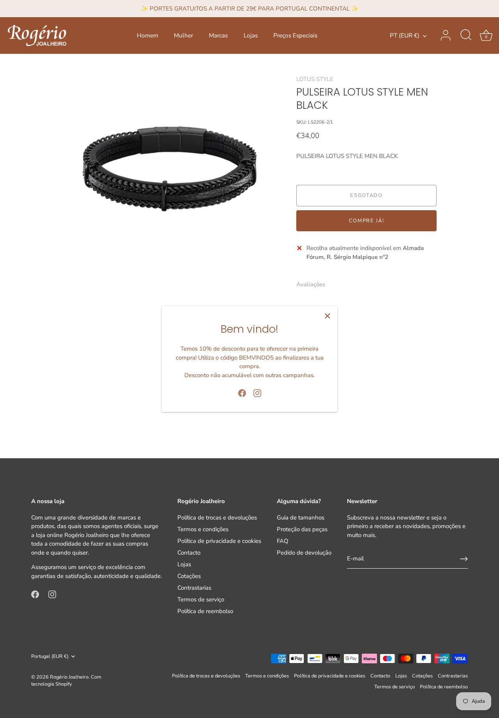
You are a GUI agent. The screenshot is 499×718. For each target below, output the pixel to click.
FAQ (282, 541)
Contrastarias (194, 588)
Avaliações (310, 284)
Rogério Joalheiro (69, 677)
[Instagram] (257, 393)
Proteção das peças (302, 529)
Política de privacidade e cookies (219, 541)
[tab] (314, 284)
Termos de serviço (200, 599)
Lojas (251, 35)
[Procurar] (465, 35)
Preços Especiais (295, 35)
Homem (147, 35)
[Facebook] (242, 393)
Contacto (188, 553)
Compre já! (366, 220)
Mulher (183, 35)
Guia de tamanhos (300, 517)
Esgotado (366, 195)
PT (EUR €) (404, 35)
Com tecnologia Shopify (66, 681)
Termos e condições (202, 529)
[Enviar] (464, 559)
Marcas (218, 35)
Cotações (189, 576)
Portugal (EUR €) (50, 657)
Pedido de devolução (304, 553)
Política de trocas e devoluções (217, 517)
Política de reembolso (205, 611)
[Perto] (327, 315)
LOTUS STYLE (314, 79)
